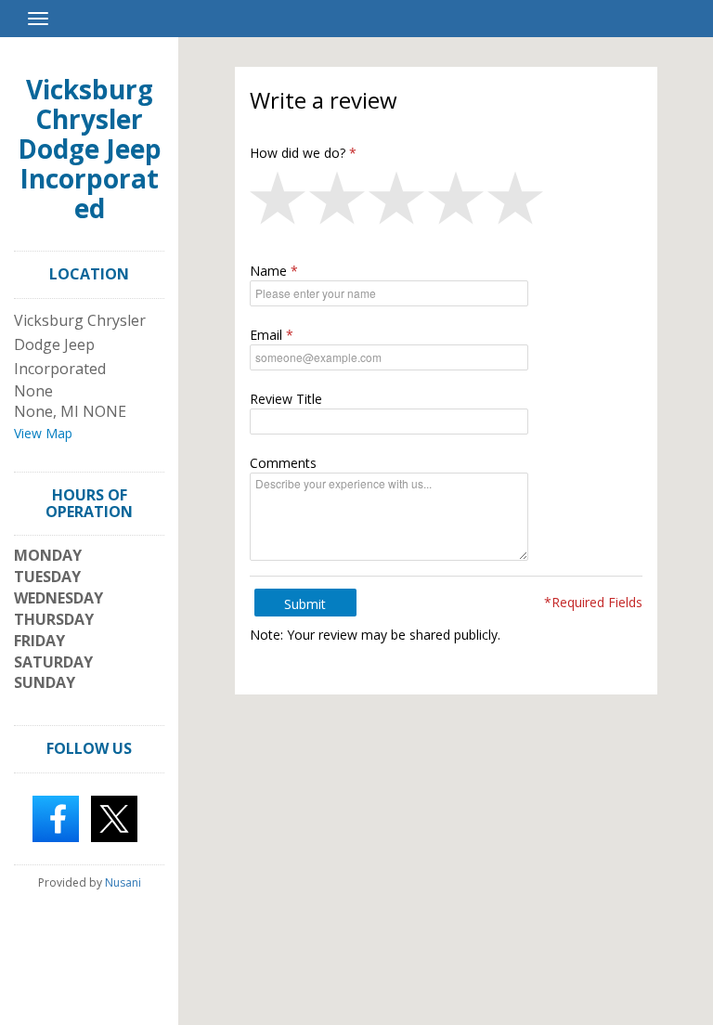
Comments (283, 463)
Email (266, 335)
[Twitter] (114, 817)
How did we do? (297, 153)
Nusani (123, 882)
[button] (279, 202)
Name (268, 270)
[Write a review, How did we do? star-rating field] (446, 202)
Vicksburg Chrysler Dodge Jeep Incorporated (90, 148)
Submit (305, 604)
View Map (43, 433)
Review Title (286, 399)
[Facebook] (55, 817)
